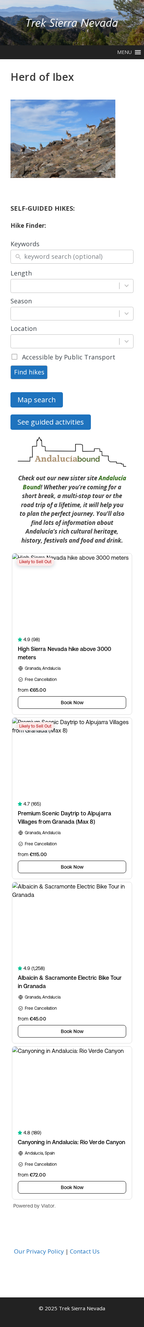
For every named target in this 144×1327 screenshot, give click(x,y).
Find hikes (29, 372)
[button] (124, 52)
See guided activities (50, 422)
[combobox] (65, 286)
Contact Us (85, 1251)
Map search (36, 399)
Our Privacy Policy (39, 1251)
